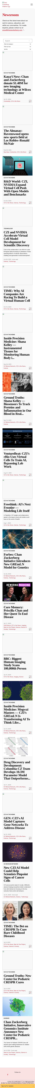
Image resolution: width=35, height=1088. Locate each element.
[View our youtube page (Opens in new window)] (30, 1074)
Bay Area (6, 152)
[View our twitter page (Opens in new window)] (25, 1074)
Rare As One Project (9, 627)
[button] (17, 44)
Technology (22, 203)
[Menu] (32, 5)
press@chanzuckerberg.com (12, 30)
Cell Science (7, 625)
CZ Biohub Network (9, 366)
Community (7, 101)
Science (16, 203)
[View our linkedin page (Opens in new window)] (21, 1074)
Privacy (24, 1083)
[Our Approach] (7, 4)
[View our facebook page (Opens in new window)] (7, 1074)
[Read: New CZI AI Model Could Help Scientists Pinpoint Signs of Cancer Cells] (17, 870)
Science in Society (14, 946)
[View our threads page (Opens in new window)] (16, 1074)
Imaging (24, 625)
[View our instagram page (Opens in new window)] (12, 1074)
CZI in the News (15, 101)
